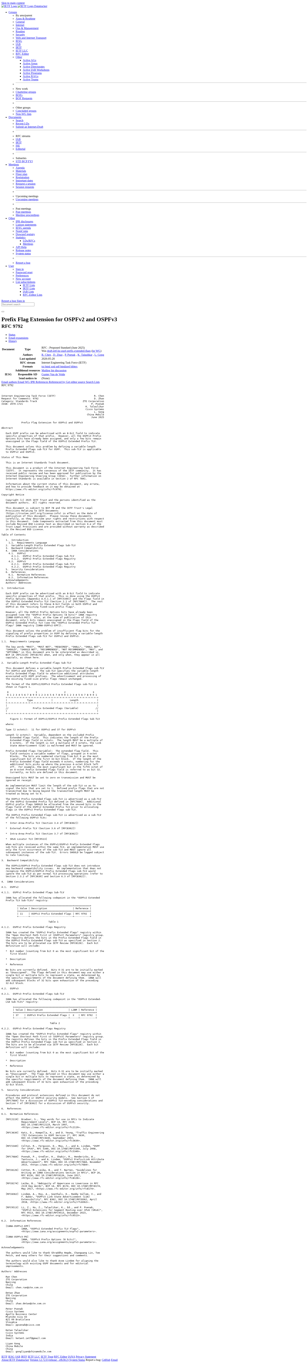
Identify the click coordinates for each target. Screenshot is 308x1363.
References (42, 382)
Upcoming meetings (27, 199)
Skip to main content (13, 2)
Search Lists (93, 382)
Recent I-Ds (22, 123)
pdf (58, 366)
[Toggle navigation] (2, 311)
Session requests (25, 186)
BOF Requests (24, 98)
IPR (33, 382)
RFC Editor (22, 53)
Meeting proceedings (27, 215)
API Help (21, 247)
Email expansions (18, 337)
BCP (25, 161)
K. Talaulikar (85, 354)
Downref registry (25, 234)
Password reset (24, 272)
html (48, 366)
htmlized (65, 366)
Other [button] (12, 218)
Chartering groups (26, 91)
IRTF (19, 47)
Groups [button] (13, 12)
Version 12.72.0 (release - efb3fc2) (49, 1359)
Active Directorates (34, 66)
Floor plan (21, 174)
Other (19, 57)
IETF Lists (29, 285)
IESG (19, 41)
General (20, 21)
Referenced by (57, 382)
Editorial (20, 148)
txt (43, 366)
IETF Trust (47, 1356)
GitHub (106, 1359)
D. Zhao (58, 354)
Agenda (20, 167)
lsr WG (96, 350)
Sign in (20, 269)
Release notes (23, 250)
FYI (30, 161)
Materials (21, 170)
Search (19, 120)
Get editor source (76, 382)
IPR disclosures (24, 221)
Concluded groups (26, 110)
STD (19, 161)
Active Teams (30, 79)
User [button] (11, 265)
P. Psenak (70, 354)
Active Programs (32, 73)
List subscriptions (25, 281)
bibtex (74, 366)
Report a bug (23, 262)
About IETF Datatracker (15, 1359)
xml (53, 366)
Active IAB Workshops (36, 69)
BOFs (19, 95)
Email (114, 1359)
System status (23, 253)
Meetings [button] (14, 164)
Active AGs (29, 60)
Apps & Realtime (25, 18)
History (13, 341)
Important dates (24, 180)
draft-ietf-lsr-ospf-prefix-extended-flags (69, 350)
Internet (20, 25)
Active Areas (30, 63)
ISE (18, 145)
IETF (4, 1356)
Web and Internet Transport (31, 37)
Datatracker (40, 6)
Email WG (24, 382)
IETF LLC (22, 50)
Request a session (25, 183)
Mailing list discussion (54, 370)
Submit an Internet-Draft (29, 126)
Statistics (20, 237)
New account (23, 278)
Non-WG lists (23, 113)
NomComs (22, 231)
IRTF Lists (29, 288)
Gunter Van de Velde (53, 374)
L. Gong (99, 354)
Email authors (9, 382)
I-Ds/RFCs (29, 240)
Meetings (28, 243)
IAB (18, 44)
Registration (22, 177)
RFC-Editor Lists (32, 294)
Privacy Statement (86, 1356)
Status (12, 334)
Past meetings (23, 211)
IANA (71, 1356)
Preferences (22, 275)
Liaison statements (26, 224)
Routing (20, 31)
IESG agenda (23, 227)
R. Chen (46, 354)
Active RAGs (30, 76)
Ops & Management (27, 28)
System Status (77, 1359)
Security (20, 34)
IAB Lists (28, 291)
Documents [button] (15, 117)
